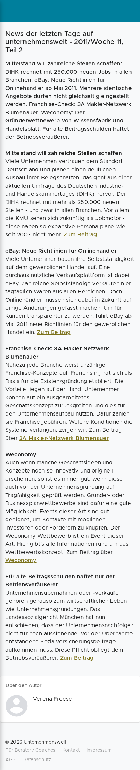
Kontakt (71, 750)
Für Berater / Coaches (30, 750)
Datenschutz (36, 759)
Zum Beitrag (80, 234)
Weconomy (21, 560)
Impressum (99, 750)
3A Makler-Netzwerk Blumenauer (64, 438)
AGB (10, 759)
